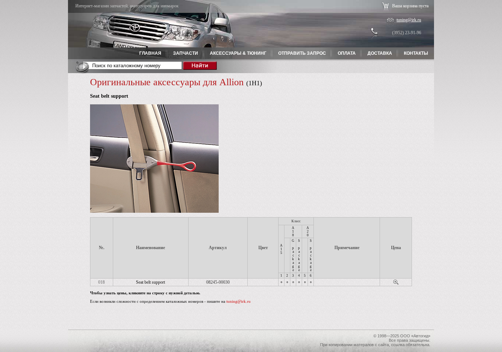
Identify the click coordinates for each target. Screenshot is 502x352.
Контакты (416, 53)
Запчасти (185, 53)
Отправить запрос (302, 53)
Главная (150, 53)
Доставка (379, 53)
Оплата (347, 53)
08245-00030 (218, 282)
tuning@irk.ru (409, 19)
